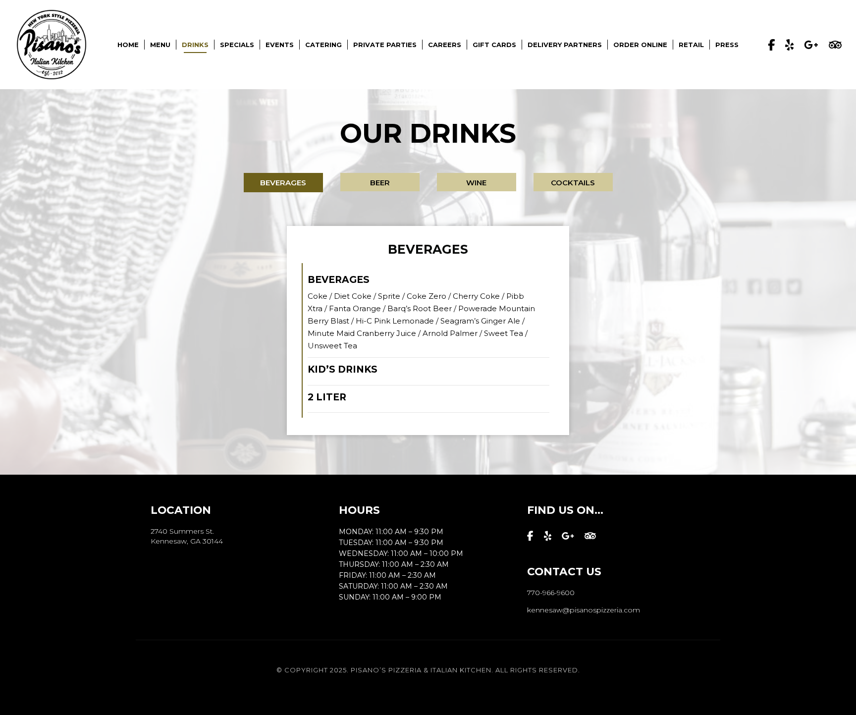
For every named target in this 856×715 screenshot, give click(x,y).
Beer (380, 182)
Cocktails (573, 182)
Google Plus (811, 45)
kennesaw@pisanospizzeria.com (583, 609)
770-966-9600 (551, 592)
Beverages (283, 182)
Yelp (789, 45)
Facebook (771, 45)
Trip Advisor (835, 45)
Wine (476, 182)
